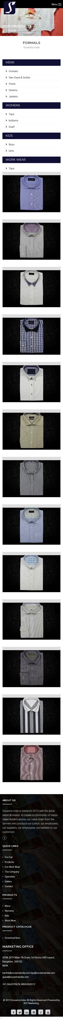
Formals (12, 30)
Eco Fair (9, 857)
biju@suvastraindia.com (43, 973)
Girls (11, 150)
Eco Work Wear (12, 867)
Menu (55, 4)
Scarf (12, 126)
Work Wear (10, 920)
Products (9, 862)
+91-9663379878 (11, 984)
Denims (13, 90)
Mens (7, 906)
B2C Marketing (31, 1003)
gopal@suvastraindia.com (15, 977)
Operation (10, 876)
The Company (12, 871)
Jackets (13, 96)
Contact (9, 886)
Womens (9, 911)
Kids (7, 915)
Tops (11, 114)
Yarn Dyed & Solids (19, 77)
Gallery (8, 881)
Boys (12, 144)
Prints (12, 83)
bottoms (13, 120)
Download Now (12, 938)
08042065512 (28, 984)
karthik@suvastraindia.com (16, 973)
